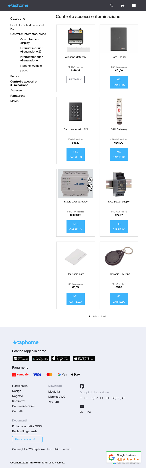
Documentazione (23, 406)
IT (81, 398)
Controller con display (29, 41)
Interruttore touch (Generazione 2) (31, 49)
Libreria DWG (57, 396)
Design (16, 391)
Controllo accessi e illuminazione (23, 83)
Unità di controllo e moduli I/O (27, 26)
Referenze (18, 401)
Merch (14, 101)
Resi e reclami (23, 439)
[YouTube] (82, 405)
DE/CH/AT (118, 398)
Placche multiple (31, 65)
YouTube (54, 401)
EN (86, 398)
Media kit (54, 391)
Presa (24, 71)
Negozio (17, 396)
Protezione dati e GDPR (27, 426)
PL (108, 398)
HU (102, 398)
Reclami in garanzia (24, 431)
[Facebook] (82, 386)
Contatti (17, 411)
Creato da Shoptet (128, 462)
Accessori (16, 90)
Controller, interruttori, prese (28, 34)
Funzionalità (20, 385)
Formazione (17, 95)
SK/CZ (94, 398)
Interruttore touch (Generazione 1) (31, 58)
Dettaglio (75, 79)
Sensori (15, 76)
